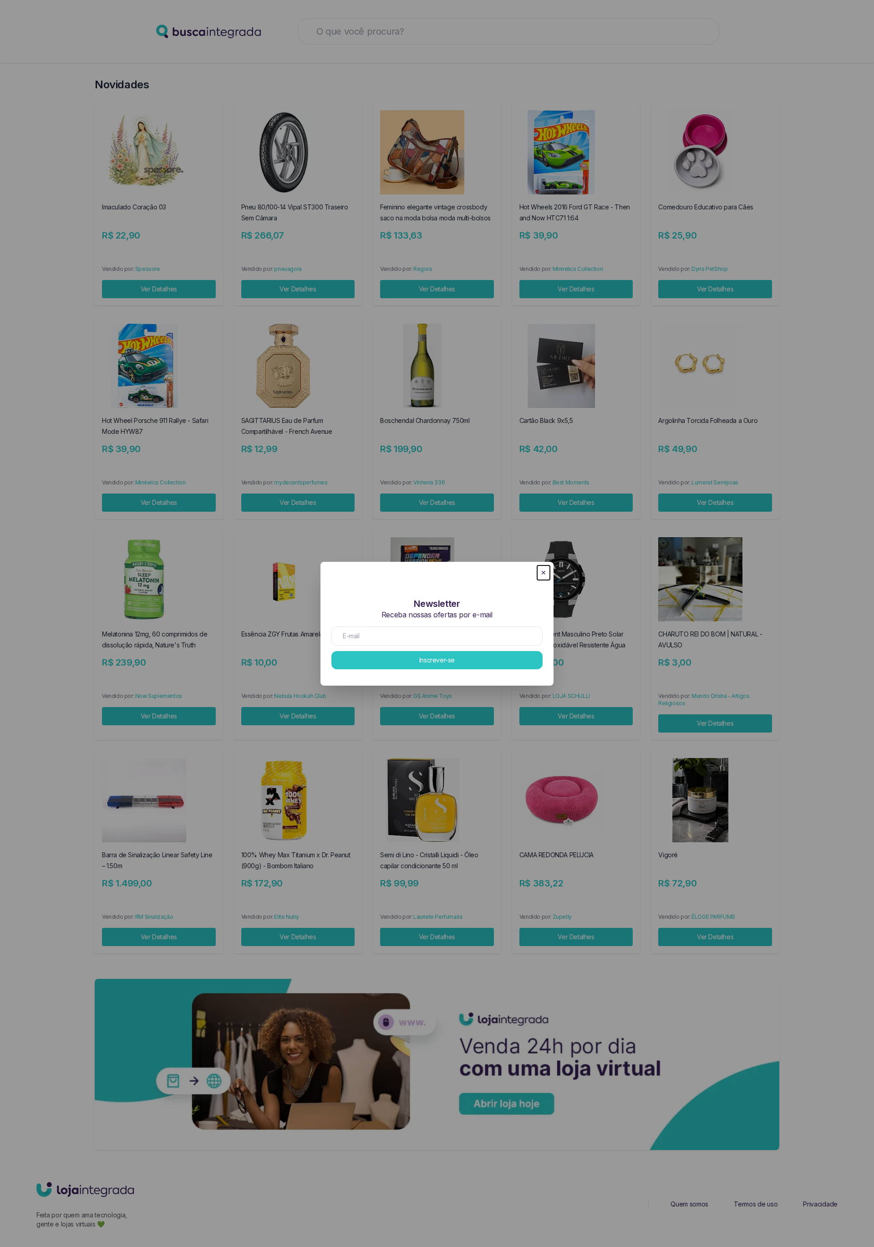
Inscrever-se (437, 660)
